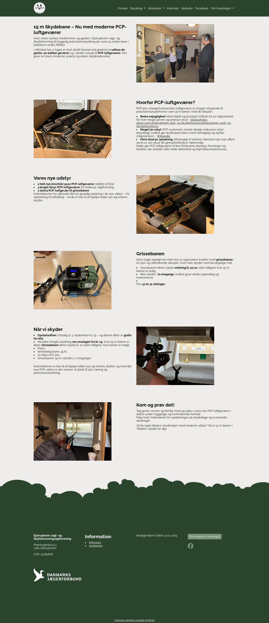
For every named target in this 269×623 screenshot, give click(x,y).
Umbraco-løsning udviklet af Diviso (134, 620)
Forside (123, 8)
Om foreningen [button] (221, 8)
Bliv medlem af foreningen (205, 536)
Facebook (201, 8)
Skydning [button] (136, 8)
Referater (95, 542)
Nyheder (187, 8)
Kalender (173, 8)
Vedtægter (96, 545)
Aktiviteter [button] (155, 8)
